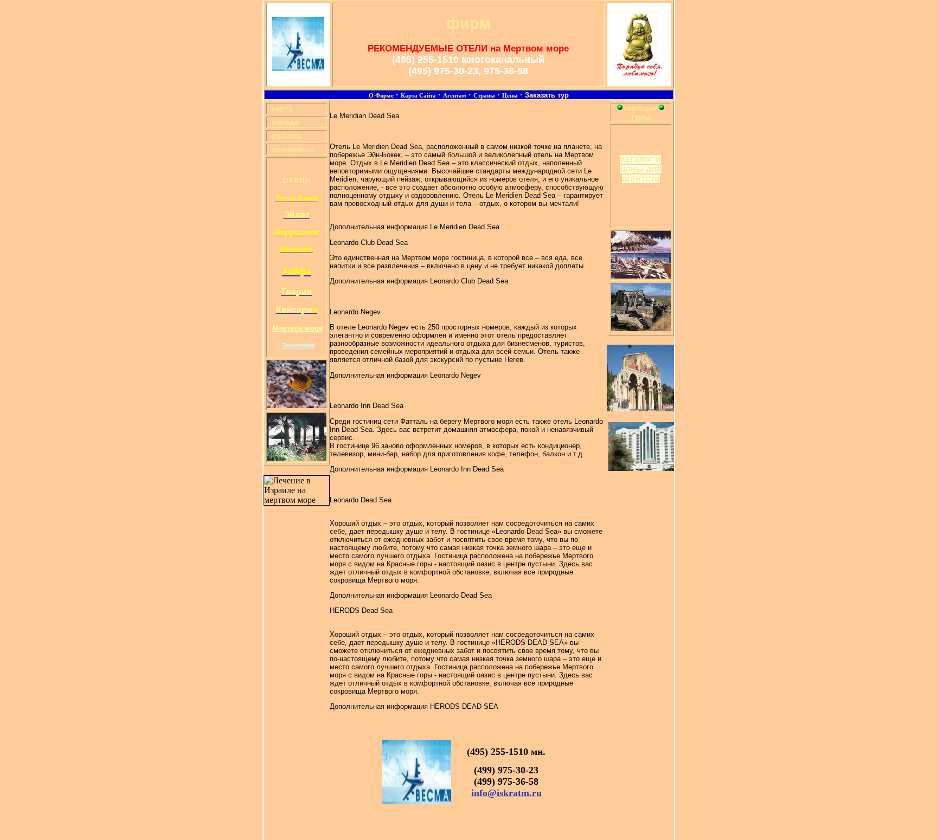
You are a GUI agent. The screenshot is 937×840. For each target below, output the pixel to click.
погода (285, 122)
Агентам (454, 96)
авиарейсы (293, 149)
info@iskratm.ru (506, 792)
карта (282, 109)
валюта (286, 136)
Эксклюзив (298, 345)
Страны (484, 96)
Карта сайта (418, 96)
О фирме (381, 96)
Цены (510, 96)
